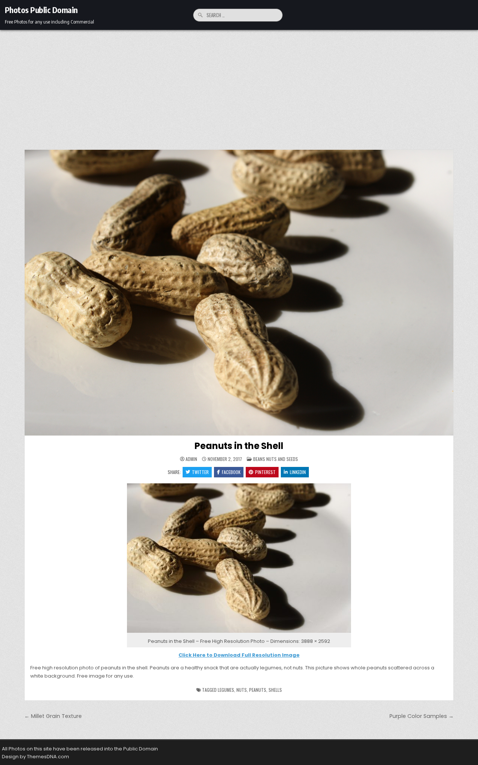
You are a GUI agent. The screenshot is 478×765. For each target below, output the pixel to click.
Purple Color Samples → (421, 716)
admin (191, 459)
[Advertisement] (239, 86)
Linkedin (298, 472)
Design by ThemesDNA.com (35, 756)
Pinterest (265, 472)
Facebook (231, 472)
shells (275, 690)
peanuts (257, 690)
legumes (226, 690)
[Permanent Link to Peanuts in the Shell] (239, 293)
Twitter (200, 472)
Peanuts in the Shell (239, 446)
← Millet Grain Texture (53, 716)
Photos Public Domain (41, 9)
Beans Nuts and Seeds (275, 459)
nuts (241, 690)
